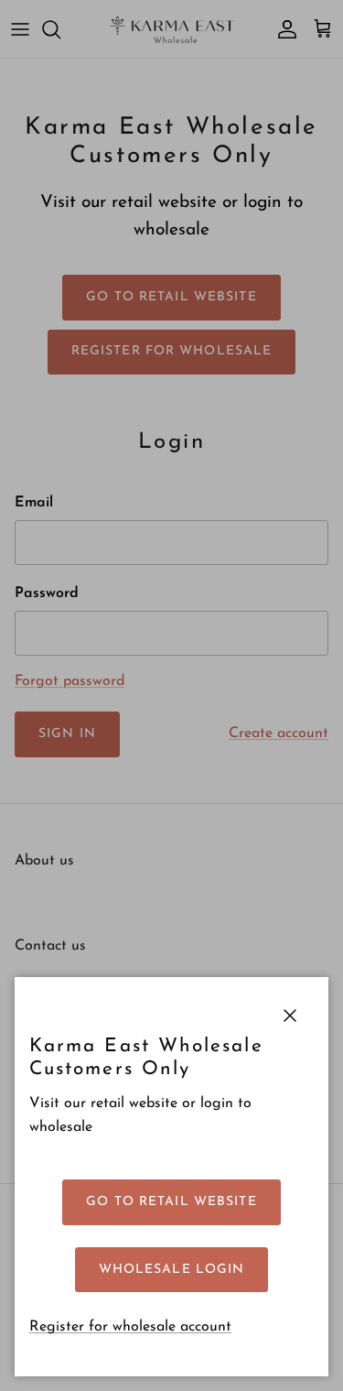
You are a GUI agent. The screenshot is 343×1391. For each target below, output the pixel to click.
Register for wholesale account (130, 1327)
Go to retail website (171, 1202)
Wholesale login (172, 1270)
